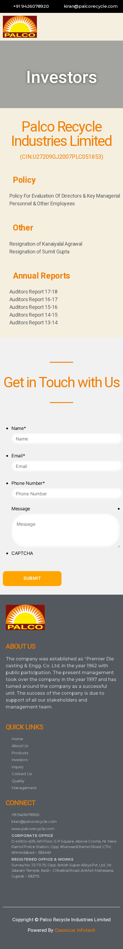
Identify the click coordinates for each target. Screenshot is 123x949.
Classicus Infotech (75, 930)
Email (18, 455)
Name (18, 428)
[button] (106, 26)
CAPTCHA (22, 553)
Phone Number (28, 483)
